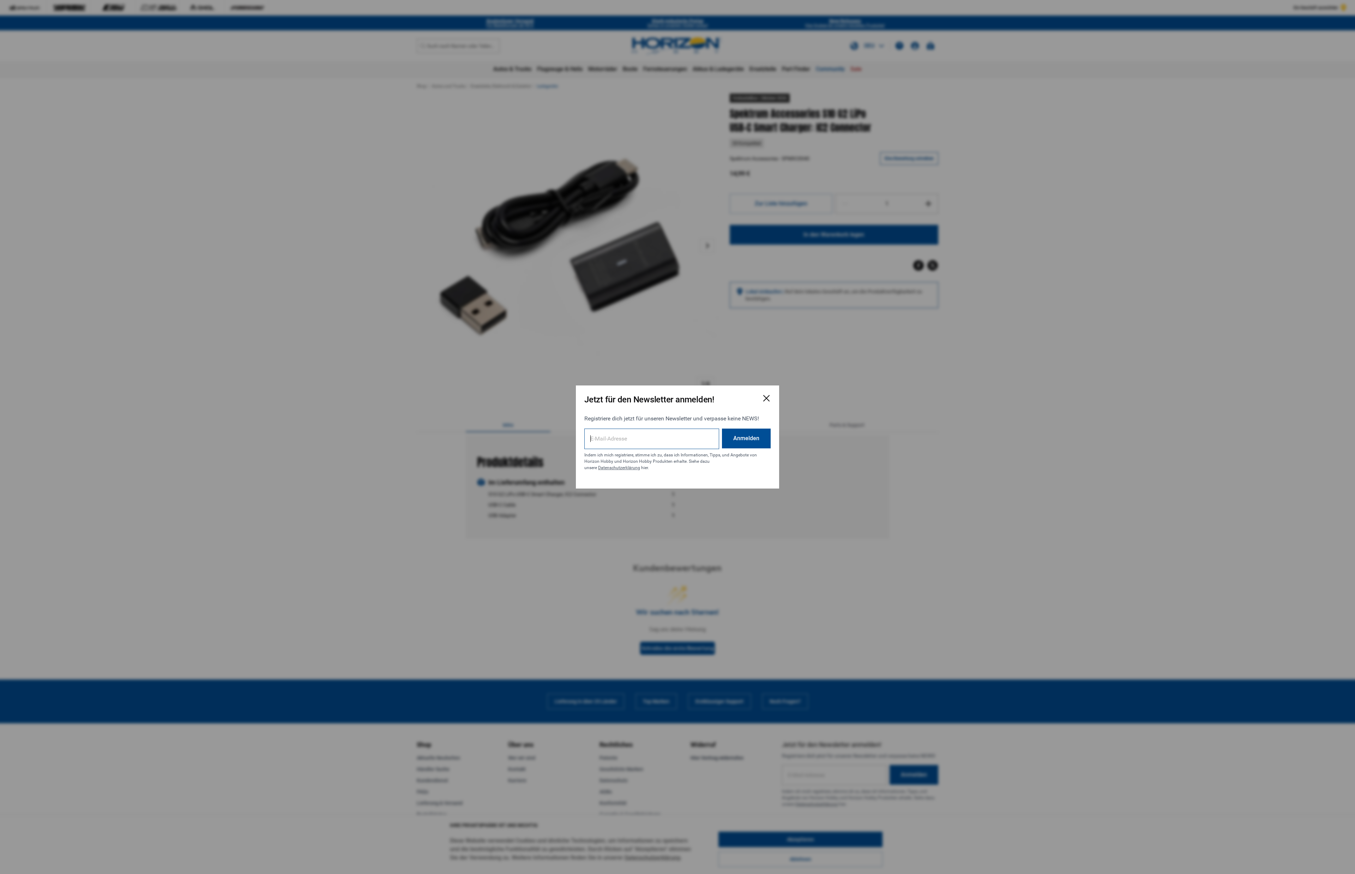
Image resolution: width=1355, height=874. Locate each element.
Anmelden (746, 438)
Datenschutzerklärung (619, 467)
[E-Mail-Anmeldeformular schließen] (766, 398)
